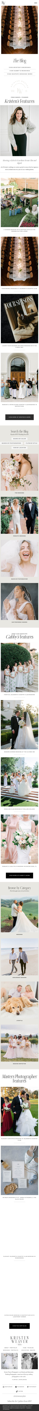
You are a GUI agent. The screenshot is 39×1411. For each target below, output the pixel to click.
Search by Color (19, 438)
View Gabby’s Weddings (20, 70)
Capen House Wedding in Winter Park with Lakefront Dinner (19, 1316)
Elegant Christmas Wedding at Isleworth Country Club (19, 1139)
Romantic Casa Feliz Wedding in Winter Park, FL (19, 866)
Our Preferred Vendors (19, 622)
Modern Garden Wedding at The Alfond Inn (19, 751)
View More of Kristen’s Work (19, 417)
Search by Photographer (11, 443)
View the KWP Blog (19, 1325)
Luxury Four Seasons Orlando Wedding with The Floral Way (19, 346)
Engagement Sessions (19, 977)
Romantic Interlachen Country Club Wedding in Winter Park (19, 405)
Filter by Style (31, 443)
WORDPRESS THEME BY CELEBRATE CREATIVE (14, 1408)
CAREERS (28, 1408)
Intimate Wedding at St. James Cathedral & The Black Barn (19, 1198)
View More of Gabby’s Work (19, 875)
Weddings (19, 934)
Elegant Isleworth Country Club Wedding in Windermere (19, 1257)
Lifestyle (19, 1020)
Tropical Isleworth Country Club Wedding (19, 694)
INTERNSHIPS (6, 1409)
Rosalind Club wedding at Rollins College (19, 809)
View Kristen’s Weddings (20, 67)
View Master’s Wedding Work (19, 74)
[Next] (35, 30)
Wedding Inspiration (19, 1063)
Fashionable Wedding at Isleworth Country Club (19, 288)
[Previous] (4, 30)
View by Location (19, 447)
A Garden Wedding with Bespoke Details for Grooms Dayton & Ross (19, 230)
